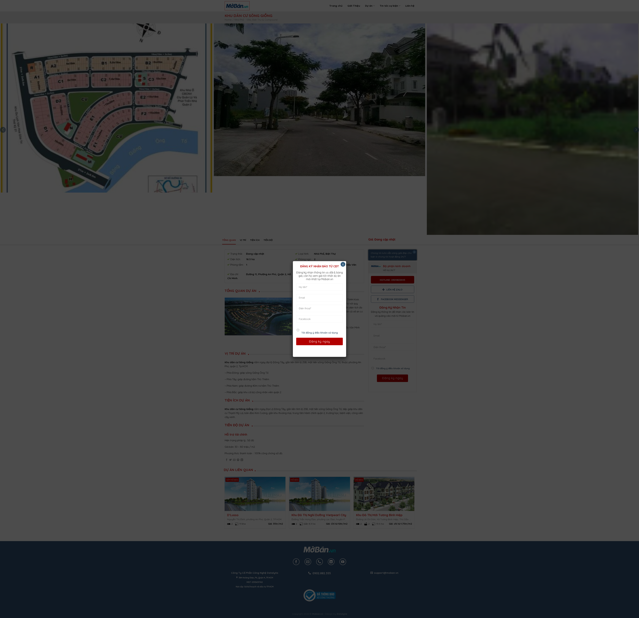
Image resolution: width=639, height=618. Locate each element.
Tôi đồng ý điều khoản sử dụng (319, 332)
